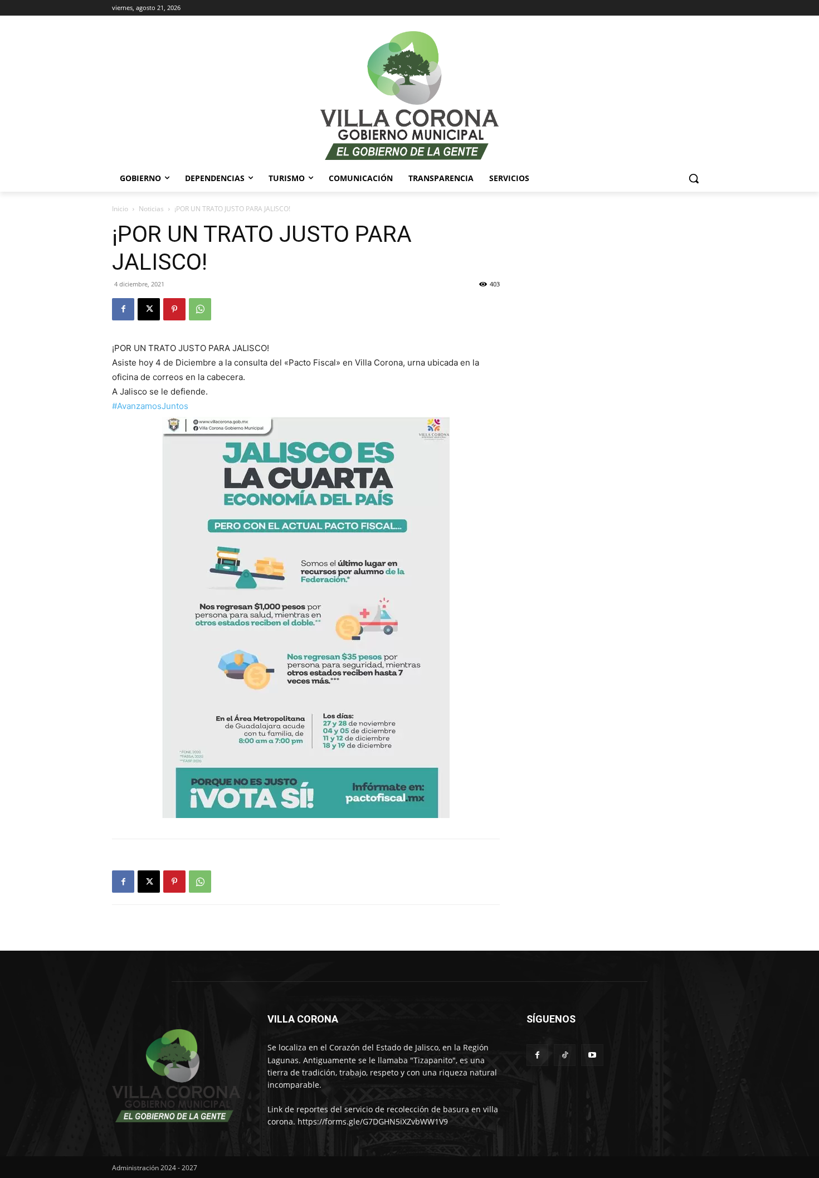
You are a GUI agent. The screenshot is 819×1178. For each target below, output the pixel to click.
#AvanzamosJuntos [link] (150, 406)
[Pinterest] (174, 309)
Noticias (151, 208)
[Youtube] (592, 1055)
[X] (149, 309)
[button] (693, 178)
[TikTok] (565, 1055)
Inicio (120, 208)
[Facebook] (123, 309)
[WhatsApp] (200, 309)
